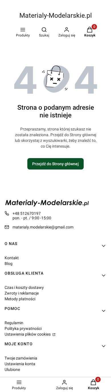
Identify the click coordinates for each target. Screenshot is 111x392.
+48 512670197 (27, 213)
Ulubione (12, 369)
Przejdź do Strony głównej (55, 164)
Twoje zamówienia (21, 358)
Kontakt (12, 258)
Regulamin (14, 322)
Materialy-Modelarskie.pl (55, 15)
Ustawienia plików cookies (28, 334)
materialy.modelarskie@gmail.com (43, 227)
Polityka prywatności (23, 328)
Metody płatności (20, 299)
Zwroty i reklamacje (22, 293)
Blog (9, 263)
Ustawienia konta (20, 364)
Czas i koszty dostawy (24, 287)
